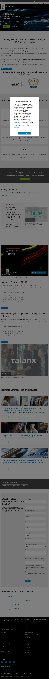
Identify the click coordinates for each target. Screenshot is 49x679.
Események (3, 632)
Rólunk (2, 627)
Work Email (28, 521)
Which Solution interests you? (32, 544)
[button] (26, 597)
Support (27, 655)
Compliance (27, 637)
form (6, 26)
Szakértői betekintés (5, 644)
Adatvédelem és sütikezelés (19, 673)
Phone (26, 527)
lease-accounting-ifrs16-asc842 (11, 486)
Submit (27, 580)
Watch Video (31, 220)
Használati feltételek (6, 673)
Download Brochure (6, 69)
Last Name (28, 505)
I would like (28, 538)
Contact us (27, 647)
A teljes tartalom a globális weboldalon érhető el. (36, 1)
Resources (3, 392)
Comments (27, 549)
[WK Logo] (6, 666)
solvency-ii (24, 486)
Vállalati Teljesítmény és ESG (31, 634)
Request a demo (28, 652)
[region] (24, 116)
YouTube (14, 662)
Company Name (29, 510)
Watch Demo (16, 26)
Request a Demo (24, 178)
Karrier (2, 646)
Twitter (6, 662)
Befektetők (3, 649)
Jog (25, 639)
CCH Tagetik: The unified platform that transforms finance (22, 620)
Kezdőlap (3, 620)
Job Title (27, 516)
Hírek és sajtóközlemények (7, 629)
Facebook (2, 662)
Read (5, 417)
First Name (28, 499)
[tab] (6, 200)
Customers (3, 195)
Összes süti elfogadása (24, 133)
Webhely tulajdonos (5, 651)
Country (27, 533)
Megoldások (9, 620)
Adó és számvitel (29, 632)
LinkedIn (10, 662)
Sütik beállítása (24, 129)
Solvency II (11, 50)
